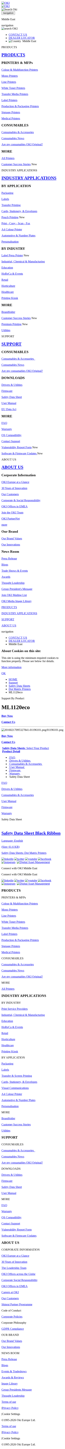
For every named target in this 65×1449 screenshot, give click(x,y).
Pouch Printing (9, 217)
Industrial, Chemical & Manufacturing (23, 261)
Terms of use (8, 1401)
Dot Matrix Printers (20, 689)
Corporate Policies (11, 1316)
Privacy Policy (10, 1407)
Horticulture (8, 285)
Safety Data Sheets (19, 685)
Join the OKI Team (12, 512)
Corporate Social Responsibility (19, 1280)
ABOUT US (12, 467)
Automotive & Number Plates (18, 235)
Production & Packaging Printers (20, 106)
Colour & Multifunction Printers (19, 69)
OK (3, 673)
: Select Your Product (25, 748)
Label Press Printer (12, 255)
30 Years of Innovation (14, 488)
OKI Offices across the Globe (18, 1274)
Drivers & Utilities (11, 384)
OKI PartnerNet (10, 518)
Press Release (9, 558)
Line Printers (8, 81)
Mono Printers (9, 75)
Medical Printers (10, 118)
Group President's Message (16, 588)
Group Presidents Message (16, 1389)
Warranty (6, 429)
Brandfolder (8, 312)
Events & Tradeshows (14, 1371)
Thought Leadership (13, 582)
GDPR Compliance (12, 1328)
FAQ (4, 423)
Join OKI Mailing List (14, 595)
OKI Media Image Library (16, 601)
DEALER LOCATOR (22, 37)
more (4, 524)
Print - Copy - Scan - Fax (15, 223)
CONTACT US (18, 34)
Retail (4, 279)
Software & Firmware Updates (19, 453)
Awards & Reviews (12, 1377)
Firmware (6, 390)
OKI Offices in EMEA (14, 506)
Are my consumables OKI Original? (22, 144)
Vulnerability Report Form (16, 447)
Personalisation (10, 241)
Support (13, 682)
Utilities (5, 330)
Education (7, 267)
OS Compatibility (11, 435)
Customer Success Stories (16, 164)
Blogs (4, 564)
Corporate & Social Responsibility (20, 500)
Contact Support (10, 441)
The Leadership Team (13, 1267)
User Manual (8, 403)
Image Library (9, 1383)
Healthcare (7, 291)
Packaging (7, 192)
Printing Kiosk (9, 298)
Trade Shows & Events (14, 570)
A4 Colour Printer (11, 229)
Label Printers (9, 100)
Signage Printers (10, 112)
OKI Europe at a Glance (15, 482)
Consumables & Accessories (17, 132)
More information (11, 667)
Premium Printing (11, 324)
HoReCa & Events (12, 273)
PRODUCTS (13, 54)
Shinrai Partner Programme (16, 1304)
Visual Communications (15, 1087)
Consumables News (12, 138)
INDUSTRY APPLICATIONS (28, 178)
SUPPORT (11, 344)
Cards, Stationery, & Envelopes (19, 211)
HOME (13, 679)
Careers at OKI (10, 1292)
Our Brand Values (11, 538)
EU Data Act (8, 409)
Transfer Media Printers (14, 94)
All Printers (7, 158)
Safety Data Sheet (11, 397)
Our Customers (10, 494)
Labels (5, 199)
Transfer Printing (11, 205)
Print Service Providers (14, 1008)
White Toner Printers (13, 88)
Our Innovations (10, 544)
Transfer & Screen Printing (16, 1075)
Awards (5, 576)
